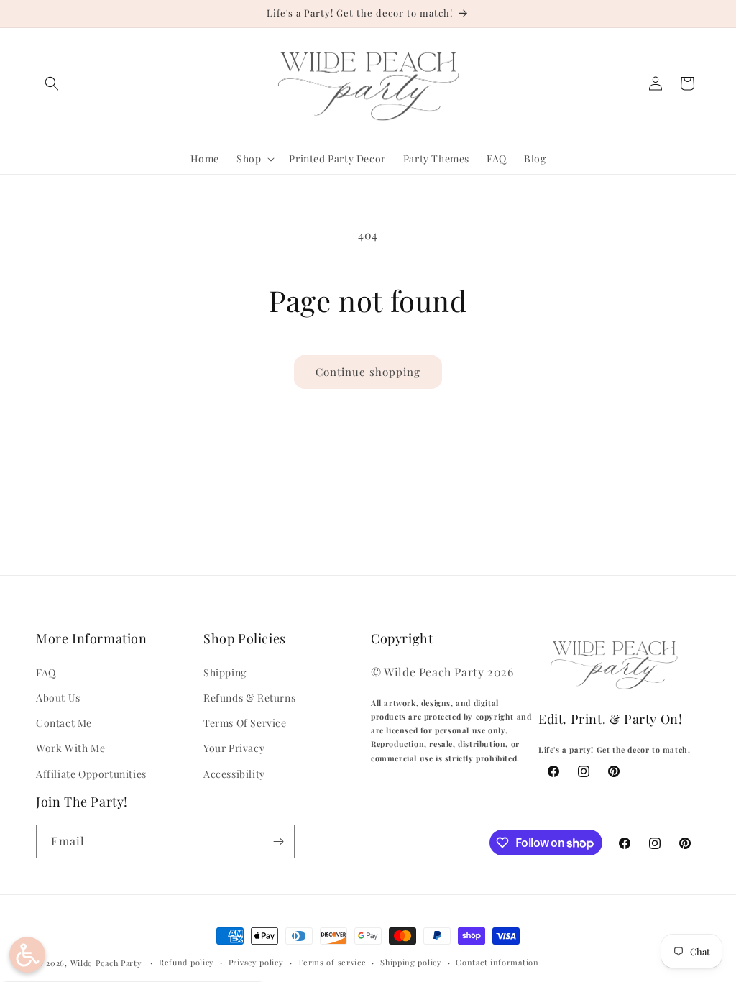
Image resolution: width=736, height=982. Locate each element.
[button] (52, 83)
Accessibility (234, 774)
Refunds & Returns (249, 698)
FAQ (46, 672)
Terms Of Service (245, 723)
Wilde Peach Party (106, 963)
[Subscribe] (278, 841)
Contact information (497, 962)
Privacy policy (256, 962)
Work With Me (70, 748)
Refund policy (186, 962)
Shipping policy (411, 962)
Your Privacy (233, 748)
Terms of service (332, 962)
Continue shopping (368, 371)
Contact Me (64, 723)
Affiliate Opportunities (91, 774)
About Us (58, 698)
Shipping (225, 672)
